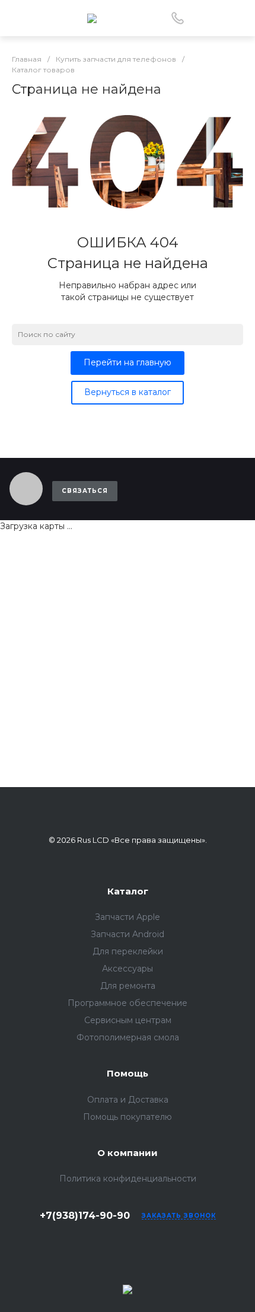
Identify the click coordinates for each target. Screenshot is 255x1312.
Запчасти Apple (127, 917)
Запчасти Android (127, 934)
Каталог (127, 891)
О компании (127, 1152)
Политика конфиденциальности (127, 1178)
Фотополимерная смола (127, 1037)
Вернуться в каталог (127, 392)
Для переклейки (128, 951)
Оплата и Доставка (127, 1099)
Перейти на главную (127, 362)
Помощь (127, 1073)
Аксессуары (127, 968)
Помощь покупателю (127, 1117)
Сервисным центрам (127, 1020)
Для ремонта (127, 985)
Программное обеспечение (127, 1003)
